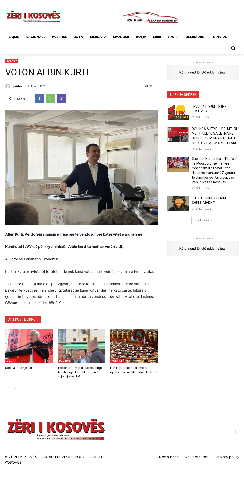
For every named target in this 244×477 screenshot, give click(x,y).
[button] (233, 48)
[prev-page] (8, 388)
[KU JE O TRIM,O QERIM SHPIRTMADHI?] (178, 203)
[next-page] (16, 388)
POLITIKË (12, 61)
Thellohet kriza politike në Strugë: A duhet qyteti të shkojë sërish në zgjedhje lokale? (80, 372)
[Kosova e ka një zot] (29, 346)
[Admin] (8, 86)
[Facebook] (39, 98)
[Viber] (61, 98)
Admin (20, 86)
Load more (201, 220)
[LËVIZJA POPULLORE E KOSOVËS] (178, 112)
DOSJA (10, 360)
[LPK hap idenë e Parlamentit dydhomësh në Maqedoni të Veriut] (134, 346)
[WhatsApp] (50, 98)
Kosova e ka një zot (18, 368)
